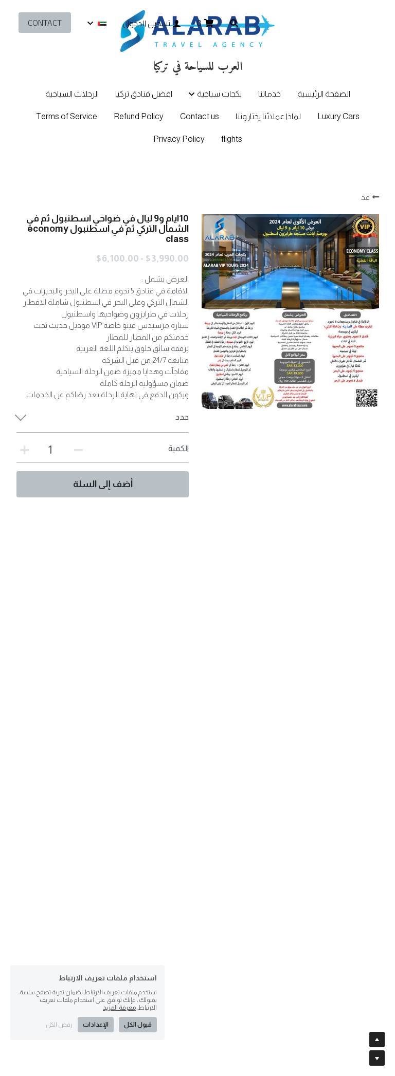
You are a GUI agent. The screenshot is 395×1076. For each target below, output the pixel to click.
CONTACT (45, 22)
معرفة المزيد (119, 1007)
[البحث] (234, 23)
